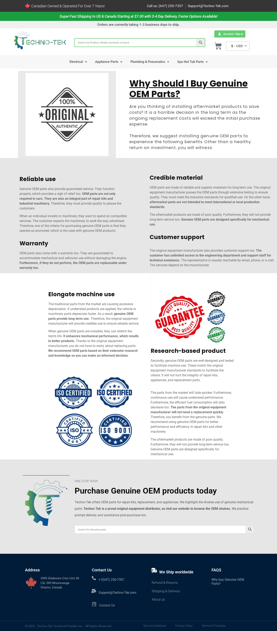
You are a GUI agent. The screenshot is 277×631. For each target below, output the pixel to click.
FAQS (216, 570)
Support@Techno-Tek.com (208, 6)
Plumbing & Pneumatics (147, 62)
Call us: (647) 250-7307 (165, 6)
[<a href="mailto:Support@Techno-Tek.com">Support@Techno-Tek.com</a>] (94, 591)
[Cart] (218, 46)
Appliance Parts (106, 62)
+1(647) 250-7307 (111, 580)
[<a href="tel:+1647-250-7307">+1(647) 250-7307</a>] (94, 578)
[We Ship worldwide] (154, 570)
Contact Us (107, 605)
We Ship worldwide (176, 572)
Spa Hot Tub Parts (190, 62)
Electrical (76, 62)
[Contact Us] (94, 604)
